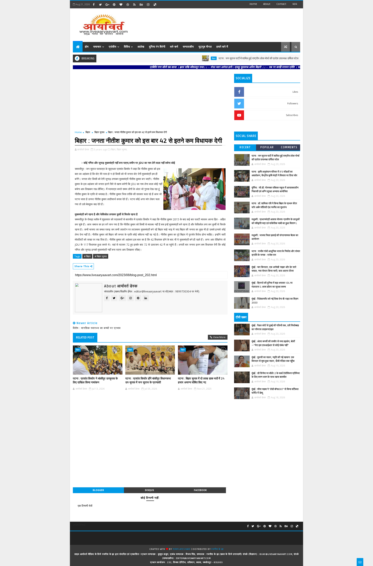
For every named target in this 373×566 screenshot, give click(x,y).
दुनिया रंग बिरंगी (157, 46)
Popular (267, 147)
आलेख (141, 46)
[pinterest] (114, 4)
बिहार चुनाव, (122, 149)
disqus (149, 490)
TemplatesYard (182, 549)
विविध (127, 46)
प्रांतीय (112, 46)
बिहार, (113, 149)
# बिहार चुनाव (101, 256)
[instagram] (148, 4)
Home (253, 4)
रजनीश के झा (217, 549)
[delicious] (155, 4)
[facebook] (94, 4)
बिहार (201, 58)
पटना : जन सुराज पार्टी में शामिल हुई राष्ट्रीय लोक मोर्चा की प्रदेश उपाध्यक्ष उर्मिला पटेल (246, 58)
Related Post (85, 337)
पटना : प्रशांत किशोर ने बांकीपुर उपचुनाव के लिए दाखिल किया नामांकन (95, 380)
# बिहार (87, 256)
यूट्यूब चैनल (205, 46)
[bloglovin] (121, 4)
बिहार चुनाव (99, 132)
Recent (245, 147)
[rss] (134, 4)
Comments (289, 147)
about (266, 4)
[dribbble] (128, 4)
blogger (98, 490)
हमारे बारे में (222, 46)
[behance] (141, 4)
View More (219, 337)
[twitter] (100, 4)
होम (87, 46)
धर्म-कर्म (174, 46)
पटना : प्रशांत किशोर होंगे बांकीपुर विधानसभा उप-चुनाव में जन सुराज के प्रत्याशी (148, 380)
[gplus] (107, 4)
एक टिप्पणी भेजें (85, 506)
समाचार (97, 46)
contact (281, 4)
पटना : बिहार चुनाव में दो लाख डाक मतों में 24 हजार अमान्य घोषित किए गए (201, 380)
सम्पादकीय (188, 46)
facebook (200, 490)
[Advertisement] (229, 23)
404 (294, 4)
